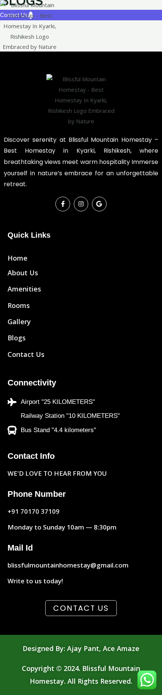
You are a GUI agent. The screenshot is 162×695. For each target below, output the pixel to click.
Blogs (17, 337)
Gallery (19, 321)
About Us (23, 272)
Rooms (19, 305)
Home (18, 258)
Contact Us (26, 354)
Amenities (24, 288)
